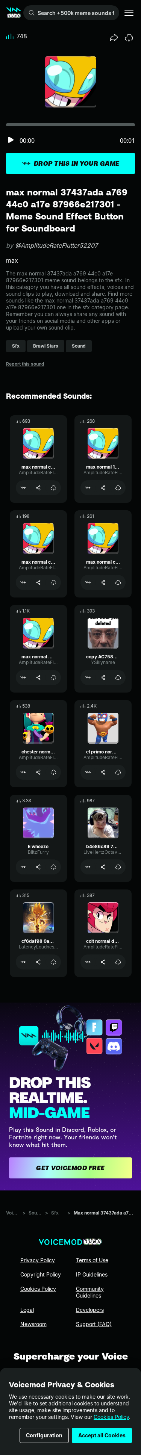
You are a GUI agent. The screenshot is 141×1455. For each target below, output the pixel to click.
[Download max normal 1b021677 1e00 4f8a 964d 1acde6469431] (118, 487)
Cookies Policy (111, 1417)
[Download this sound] (129, 38)
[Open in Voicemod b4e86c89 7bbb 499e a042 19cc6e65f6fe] (88, 866)
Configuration (44, 1435)
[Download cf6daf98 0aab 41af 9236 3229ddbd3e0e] (53, 961)
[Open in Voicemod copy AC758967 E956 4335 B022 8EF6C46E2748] (88, 677)
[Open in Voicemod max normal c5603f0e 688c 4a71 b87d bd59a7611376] (23, 487)
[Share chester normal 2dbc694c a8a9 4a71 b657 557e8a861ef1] (38, 772)
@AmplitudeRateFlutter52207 (56, 245)
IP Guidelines (92, 1274)
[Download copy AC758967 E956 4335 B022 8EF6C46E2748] (118, 677)
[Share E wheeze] (38, 866)
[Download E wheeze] (53, 866)
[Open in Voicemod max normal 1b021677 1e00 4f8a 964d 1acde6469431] (88, 487)
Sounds (35, 1213)
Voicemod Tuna (13, 1213)
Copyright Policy (40, 1274)
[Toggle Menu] (129, 13)
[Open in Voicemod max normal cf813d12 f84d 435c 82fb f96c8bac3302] (88, 582)
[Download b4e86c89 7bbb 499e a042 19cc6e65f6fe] (118, 866)
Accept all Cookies (102, 1435)
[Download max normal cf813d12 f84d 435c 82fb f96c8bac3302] (118, 582)
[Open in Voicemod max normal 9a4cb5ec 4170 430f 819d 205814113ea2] (23, 677)
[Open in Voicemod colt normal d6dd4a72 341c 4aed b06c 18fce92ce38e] (88, 961)
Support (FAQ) (94, 1324)
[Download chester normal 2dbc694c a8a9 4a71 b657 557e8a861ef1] (53, 772)
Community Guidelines (90, 1292)
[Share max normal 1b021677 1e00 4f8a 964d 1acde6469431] (103, 487)
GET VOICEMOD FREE (70, 1168)
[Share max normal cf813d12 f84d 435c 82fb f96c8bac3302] (103, 582)
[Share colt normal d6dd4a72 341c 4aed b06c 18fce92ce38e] (103, 961)
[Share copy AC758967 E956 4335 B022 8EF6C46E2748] (103, 677)
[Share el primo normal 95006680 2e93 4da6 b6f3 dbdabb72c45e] (103, 772)
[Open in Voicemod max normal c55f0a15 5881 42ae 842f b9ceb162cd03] (23, 582)
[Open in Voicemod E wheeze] (23, 866)
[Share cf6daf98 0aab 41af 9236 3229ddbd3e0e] (38, 961)
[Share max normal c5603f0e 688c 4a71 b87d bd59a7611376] (38, 487)
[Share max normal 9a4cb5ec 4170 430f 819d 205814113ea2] (38, 677)
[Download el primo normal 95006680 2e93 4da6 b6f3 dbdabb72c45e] (118, 772)
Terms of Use (92, 1260)
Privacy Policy (37, 1260)
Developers (90, 1310)
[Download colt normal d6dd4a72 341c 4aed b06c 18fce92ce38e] (118, 961)
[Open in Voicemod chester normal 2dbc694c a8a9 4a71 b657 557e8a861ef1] (23, 772)
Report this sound (25, 364)
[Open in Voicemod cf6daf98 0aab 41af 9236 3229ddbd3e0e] (23, 961)
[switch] (10, 140)
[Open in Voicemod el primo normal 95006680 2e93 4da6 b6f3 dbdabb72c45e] (88, 772)
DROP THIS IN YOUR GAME (77, 163)
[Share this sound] (114, 38)
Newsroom (33, 1324)
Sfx (55, 1213)
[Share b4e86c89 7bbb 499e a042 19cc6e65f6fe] (103, 866)
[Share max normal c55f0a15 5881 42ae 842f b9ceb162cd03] (38, 582)
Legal (27, 1310)
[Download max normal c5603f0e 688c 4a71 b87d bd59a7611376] (53, 487)
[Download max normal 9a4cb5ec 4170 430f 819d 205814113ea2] (53, 677)
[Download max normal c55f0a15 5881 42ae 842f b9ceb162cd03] (53, 582)
